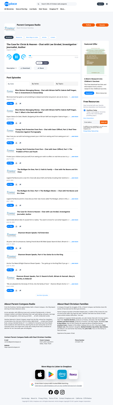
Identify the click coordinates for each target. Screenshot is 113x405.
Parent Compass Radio (29, 24)
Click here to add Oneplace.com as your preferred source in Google (58, 386)
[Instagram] (62, 392)
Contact (53, 37)
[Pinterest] (56, 392)
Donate (102, 25)
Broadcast (9, 37)
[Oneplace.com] (10, 4)
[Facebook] (50, 392)
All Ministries (9, 9)
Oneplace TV (53, 9)
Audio (39, 63)
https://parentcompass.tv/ (12, 347)
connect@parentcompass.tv (12, 342)
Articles (44, 37)
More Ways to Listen (32, 37)
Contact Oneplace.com (66, 398)
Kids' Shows (43, 9)
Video (45, 63)
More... (62, 9)
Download (89, 93)
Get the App (25, 398)
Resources (19, 37)
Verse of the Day (21, 9)
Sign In (100, 4)
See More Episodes (42, 295)
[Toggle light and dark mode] (107, 4)
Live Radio (33, 9)
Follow (88, 25)
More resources (101, 93)
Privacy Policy (42, 398)
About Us (34, 398)
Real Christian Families (25, 28)
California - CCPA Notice (83, 398)
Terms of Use (53, 398)
